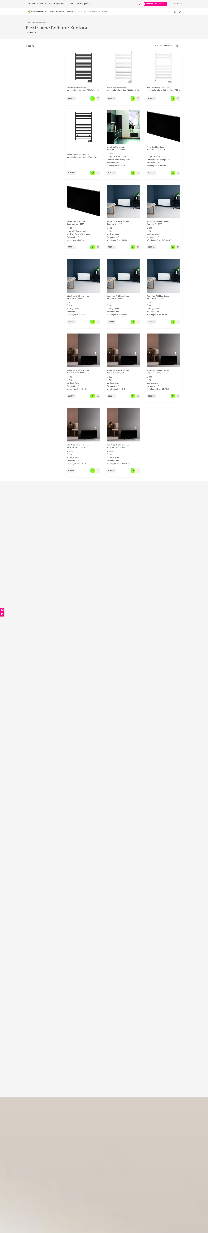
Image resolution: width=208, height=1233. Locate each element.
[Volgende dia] (97, 67)
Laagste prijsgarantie (57, 4)
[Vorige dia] (70, 67)
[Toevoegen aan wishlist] (98, 98)
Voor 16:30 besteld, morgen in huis (79, 4)
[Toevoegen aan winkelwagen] (92, 98)
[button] (169, 46)
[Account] (174, 11)
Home (28, 22)
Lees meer (30, 33)
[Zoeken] (170, 11)
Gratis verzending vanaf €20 (36, 4)
